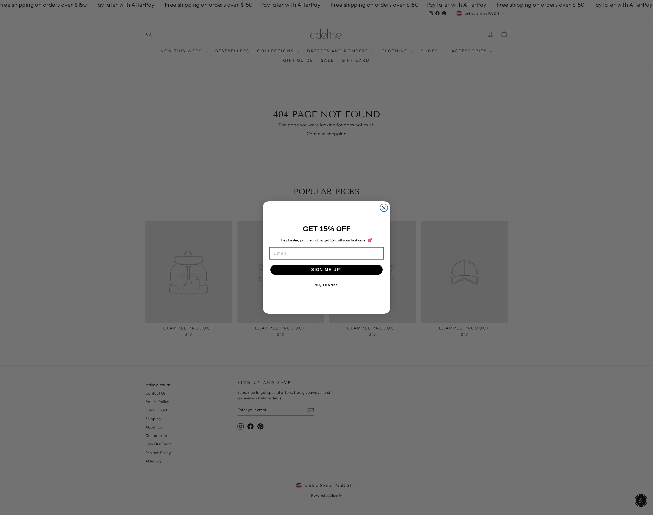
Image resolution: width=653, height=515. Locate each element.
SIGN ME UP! (326, 269)
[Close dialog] (384, 208)
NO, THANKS (327, 285)
